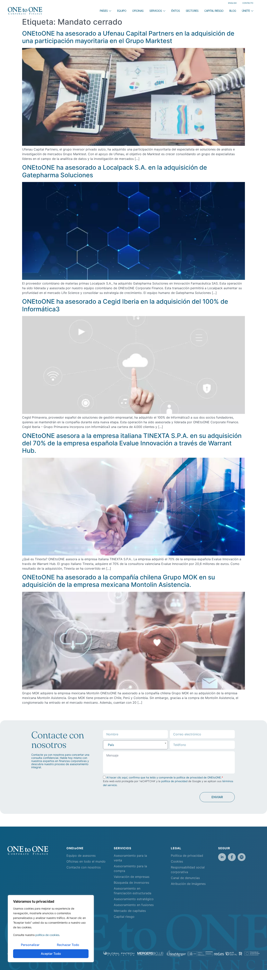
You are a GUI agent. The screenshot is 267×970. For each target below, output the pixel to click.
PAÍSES (104, 10)
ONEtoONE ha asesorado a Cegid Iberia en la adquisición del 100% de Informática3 (125, 305)
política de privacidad (174, 781)
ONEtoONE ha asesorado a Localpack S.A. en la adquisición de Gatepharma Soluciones (114, 171)
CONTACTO (247, 3)
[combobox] (135, 745)
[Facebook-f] (232, 857)
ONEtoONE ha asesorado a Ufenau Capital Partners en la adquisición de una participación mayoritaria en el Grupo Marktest (128, 37)
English (232, 3)
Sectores (192, 10)
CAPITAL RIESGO (213, 10)
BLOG (232, 10)
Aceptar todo (51, 954)
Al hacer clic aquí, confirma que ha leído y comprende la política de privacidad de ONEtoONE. (164, 777)
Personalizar (30, 945)
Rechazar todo (68, 945)
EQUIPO (121, 10)
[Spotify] (241, 857)
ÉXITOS (175, 10)
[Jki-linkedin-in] (222, 857)
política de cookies (47, 935)
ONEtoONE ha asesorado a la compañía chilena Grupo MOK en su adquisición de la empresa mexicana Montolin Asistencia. (118, 580)
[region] (51, 928)
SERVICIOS (155, 10)
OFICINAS (137, 10)
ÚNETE (246, 10)
